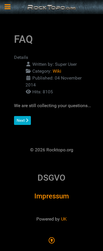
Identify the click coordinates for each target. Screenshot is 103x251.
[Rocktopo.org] (51, 6)
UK (64, 219)
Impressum (51, 196)
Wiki (57, 71)
